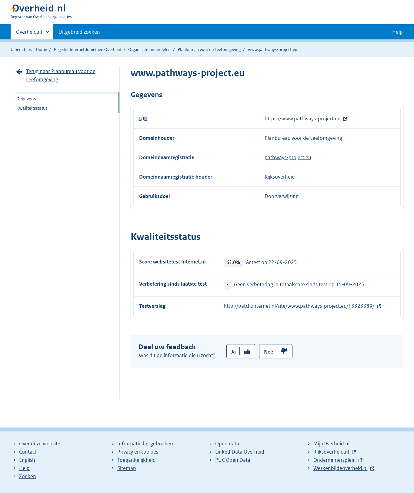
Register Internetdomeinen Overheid (87, 49)
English (27, 460)
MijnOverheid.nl (331, 443)
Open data (227, 443)
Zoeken (27, 476)
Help (24, 468)
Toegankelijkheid (136, 460)
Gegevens (26, 99)
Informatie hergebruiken (145, 443)
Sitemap (126, 468)
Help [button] (397, 32)
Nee (268, 351)
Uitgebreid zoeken (79, 32)
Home (41, 49)
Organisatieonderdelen (149, 49)
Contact (27, 451)
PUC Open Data (232, 460)
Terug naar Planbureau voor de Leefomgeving (60, 75)
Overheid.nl (29, 34)
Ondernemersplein (334, 460)
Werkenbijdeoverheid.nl (340, 468)
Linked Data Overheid (239, 451)
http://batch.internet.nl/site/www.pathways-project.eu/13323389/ (299, 306)
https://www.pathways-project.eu (302, 118)
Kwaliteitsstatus (31, 108)
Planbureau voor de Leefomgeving (209, 49)
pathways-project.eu (288, 157)
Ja (233, 351)
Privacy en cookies (137, 451)
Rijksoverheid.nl (331, 451)
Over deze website (39, 443)
